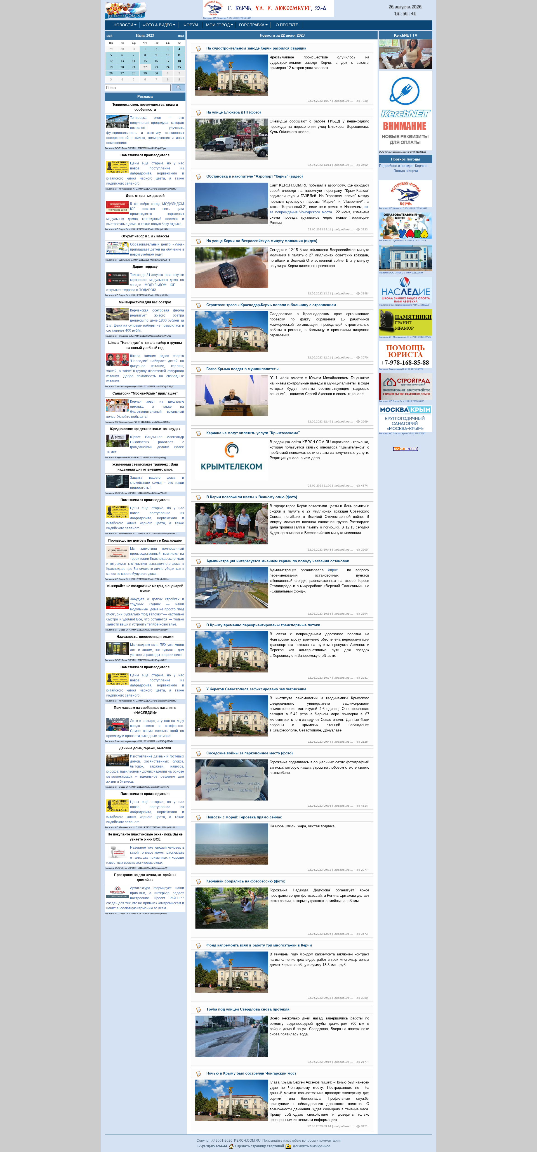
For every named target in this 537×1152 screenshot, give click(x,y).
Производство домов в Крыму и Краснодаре (145, 540)
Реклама (145, 97)
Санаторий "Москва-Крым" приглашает (145, 393)
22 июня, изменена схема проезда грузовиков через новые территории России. (319, 217)
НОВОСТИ (123, 25)
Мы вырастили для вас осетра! (145, 302)
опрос (335, 570)
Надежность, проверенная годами (145, 637)
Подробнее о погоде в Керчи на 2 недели (412, 166)
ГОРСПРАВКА (251, 25)
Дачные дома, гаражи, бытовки (145, 748)
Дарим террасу (145, 267)
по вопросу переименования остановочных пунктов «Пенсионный (319, 581)
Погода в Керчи (406, 171)
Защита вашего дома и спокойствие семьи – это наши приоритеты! (157, 483)
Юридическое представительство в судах (145, 429)
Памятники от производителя (145, 155)
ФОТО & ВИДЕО (157, 25)
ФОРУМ (190, 25)
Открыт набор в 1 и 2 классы (145, 236)
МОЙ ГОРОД (218, 25)
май (109, 35)
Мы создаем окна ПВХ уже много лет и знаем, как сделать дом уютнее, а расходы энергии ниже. (157, 650)
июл (181, 35)
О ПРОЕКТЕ (287, 25)
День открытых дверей (145, 196)
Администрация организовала (299, 570)
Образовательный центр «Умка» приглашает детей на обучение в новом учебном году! (157, 249)
